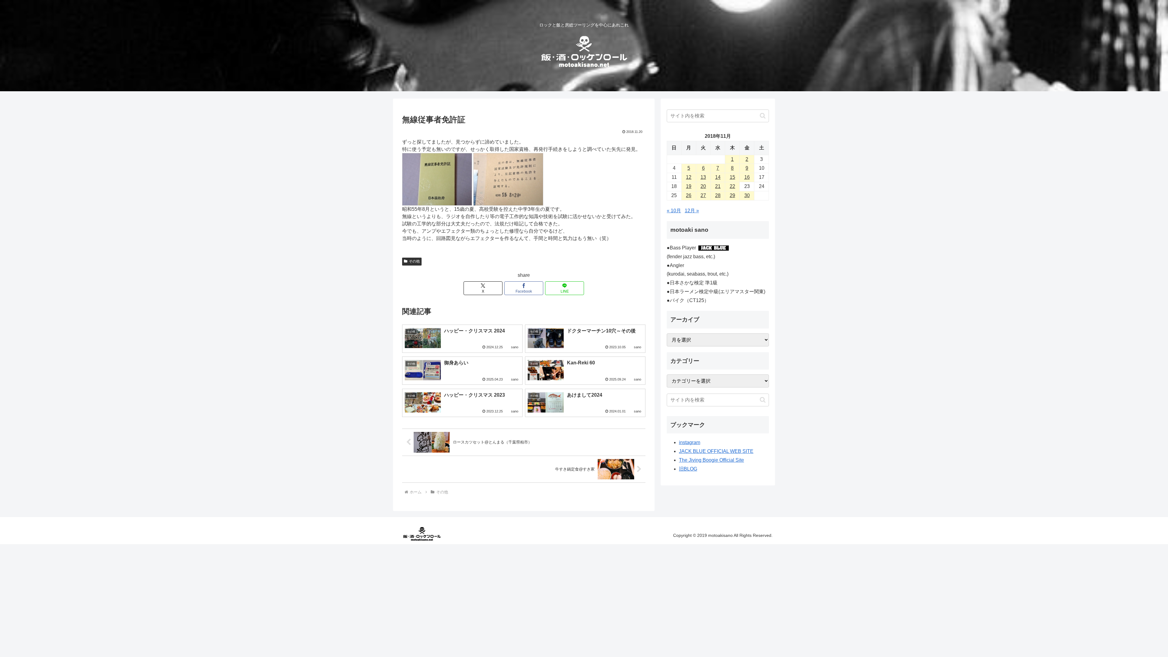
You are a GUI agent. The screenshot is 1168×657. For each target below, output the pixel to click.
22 (732, 186)
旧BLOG (688, 468)
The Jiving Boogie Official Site (711, 460)
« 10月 (674, 210)
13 (703, 177)
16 (747, 177)
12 (688, 177)
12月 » (692, 210)
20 (703, 186)
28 (718, 195)
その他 (414, 261)
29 (732, 195)
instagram (689, 442)
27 (703, 195)
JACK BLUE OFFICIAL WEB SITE (716, 451)
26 (688, 195)
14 (718, 177)
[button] (762, 115)
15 (732, 177)
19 (688, 186)
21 (718, 186)
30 (747, 195)
